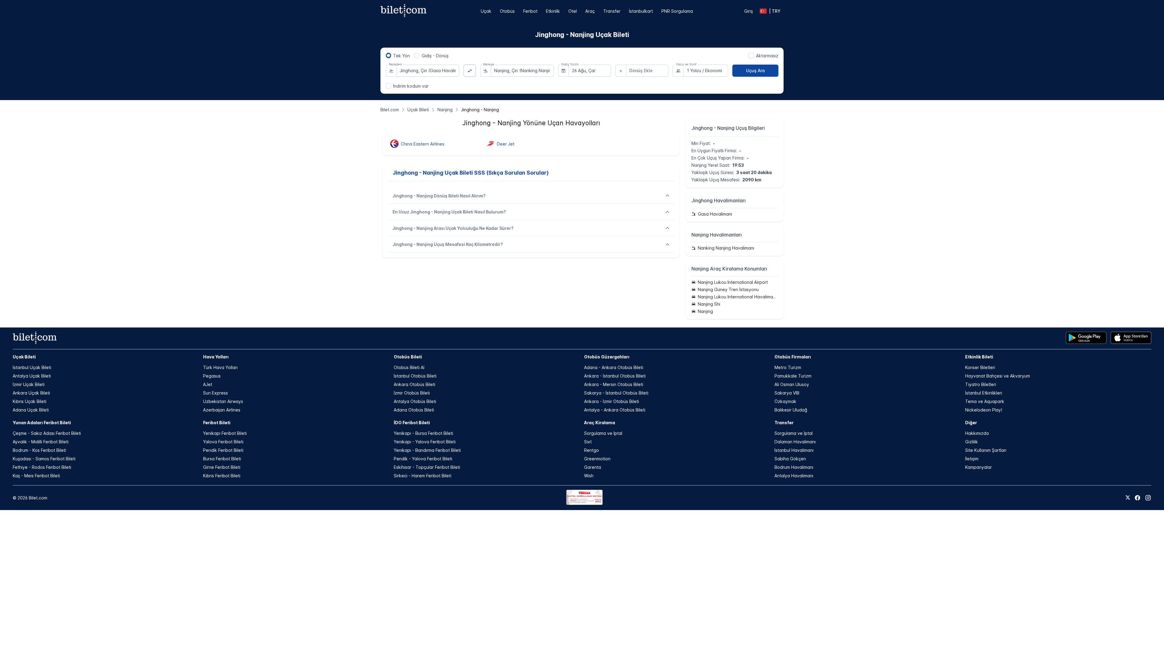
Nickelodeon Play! (983, 409)
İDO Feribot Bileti (412, 422)
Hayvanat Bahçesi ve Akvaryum (997, 375)
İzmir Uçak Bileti (29, 384)
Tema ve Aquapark (984, 401)
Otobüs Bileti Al (409, 367)
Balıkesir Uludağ (790, 409)
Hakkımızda (977, 433)
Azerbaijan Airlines (221, 409)
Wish (589, 475)
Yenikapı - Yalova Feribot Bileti (425, 441)
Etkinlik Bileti (979, 356)
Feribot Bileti (216, 422)
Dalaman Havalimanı (795, 441)
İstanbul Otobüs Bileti (415, 375)
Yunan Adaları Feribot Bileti (42, 422)
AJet (207, 384)
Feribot (530, 11)
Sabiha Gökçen (790, 458)
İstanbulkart (641, 11)
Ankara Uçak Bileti (31, 392)
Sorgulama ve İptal (603, 433)
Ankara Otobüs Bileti (414, 384)
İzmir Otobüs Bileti (412, 392)
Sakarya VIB (786, 392)
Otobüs (507, 11)
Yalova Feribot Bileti (223, 441)
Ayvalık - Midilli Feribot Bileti (41, 441)
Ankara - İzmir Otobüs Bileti (611, 401)
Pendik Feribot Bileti (223, 450)
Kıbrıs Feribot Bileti (221, 475)
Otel (572, 11)
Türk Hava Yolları (220, 367)
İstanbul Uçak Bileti (32, 367)
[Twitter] (1128, 498)
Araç (590, 11)
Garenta (592, 467)
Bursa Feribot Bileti (222, 458)
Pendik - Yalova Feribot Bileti (423, 458)
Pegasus (212, 375)
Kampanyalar (978, 467)
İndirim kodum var (411, 86)
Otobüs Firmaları (792, 356)
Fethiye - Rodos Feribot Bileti (42, 467)
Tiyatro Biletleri (980, 384)
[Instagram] (1148, 498)
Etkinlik (553, 11)
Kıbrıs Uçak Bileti (29, 401)
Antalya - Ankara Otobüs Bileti (614, 409)
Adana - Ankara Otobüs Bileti (613, 367)
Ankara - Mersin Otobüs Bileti (613, 384)
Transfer (611, 11)
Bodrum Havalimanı (793, 467)
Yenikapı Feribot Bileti (225, 433)
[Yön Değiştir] (469, 71)
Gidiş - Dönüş (435, 55)
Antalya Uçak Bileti (32, 375)
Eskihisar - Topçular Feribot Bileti (427, 467)
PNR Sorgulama (677, 11)
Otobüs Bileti (408, 356)
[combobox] (428, 71)
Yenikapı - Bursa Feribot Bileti (423, 433)
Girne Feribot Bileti (221, 467)
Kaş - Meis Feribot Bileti (36, 475)
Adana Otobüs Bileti (414, 409)
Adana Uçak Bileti (31, 409)
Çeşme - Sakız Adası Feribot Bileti (47, 433)
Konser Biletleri (980, 367)
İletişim (971, 458)
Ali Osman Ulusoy (791, 384)
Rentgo (591, 450)
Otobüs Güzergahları (606, 356)
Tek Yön (401, 55)
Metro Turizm (787, 367)
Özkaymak (785, 401)
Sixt (588, 441)
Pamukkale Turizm (792, 375)
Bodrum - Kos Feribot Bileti (39, 450)
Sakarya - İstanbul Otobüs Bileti (616, 392)
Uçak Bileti (24, 356)
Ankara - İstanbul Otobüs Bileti (615, 375)
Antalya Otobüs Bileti (415, 401)
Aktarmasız (767, 55)
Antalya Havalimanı (793, 475)
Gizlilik (971, 441)
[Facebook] (1137, 498)
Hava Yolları (216, 356)
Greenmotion (597, 458)
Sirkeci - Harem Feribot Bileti (422, 475)
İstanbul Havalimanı (794, 450)
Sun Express (215, 392)
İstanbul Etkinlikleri (983, 392)
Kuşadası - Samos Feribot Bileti (44, 458)
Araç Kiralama (599, 422)
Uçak (486, 11)
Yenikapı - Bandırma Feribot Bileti (427, 450)
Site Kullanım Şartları (985, 450)
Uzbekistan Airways (223, 401)
